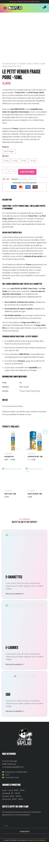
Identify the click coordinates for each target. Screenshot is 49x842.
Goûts (29, 64)
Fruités (35, 64)
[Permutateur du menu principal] (5, 8)
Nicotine (5, 156)
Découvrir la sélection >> (15, 594)
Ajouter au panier (27, 172)
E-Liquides (22, 64)
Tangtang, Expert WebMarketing (36, 840)
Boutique (13, 64)
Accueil (5, 64)
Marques (5, 147)
